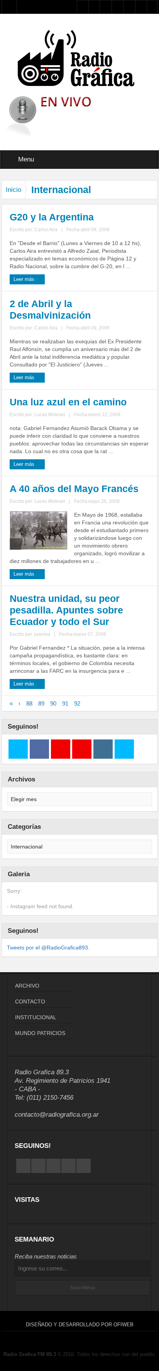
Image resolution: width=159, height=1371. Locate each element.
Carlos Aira (46, 229)
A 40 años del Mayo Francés (74, 488)
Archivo (27, 986)
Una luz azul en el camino (68, 402)
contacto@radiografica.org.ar (57, 1114)
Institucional (35, 1017)
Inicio (13, 189)
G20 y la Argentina (52, 217)
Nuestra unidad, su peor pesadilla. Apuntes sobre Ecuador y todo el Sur (66, 610)
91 (65, 703)
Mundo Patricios (40, 1033)
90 (53, 703)
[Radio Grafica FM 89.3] (79, 60)
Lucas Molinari (49, 414)
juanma (42, 634)
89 (41, 703)
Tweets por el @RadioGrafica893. (48, 947)
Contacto (30, 1001)
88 (29, 703)
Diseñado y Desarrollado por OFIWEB (80, 1324)
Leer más (25, 279)
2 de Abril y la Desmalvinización (50, 309)
